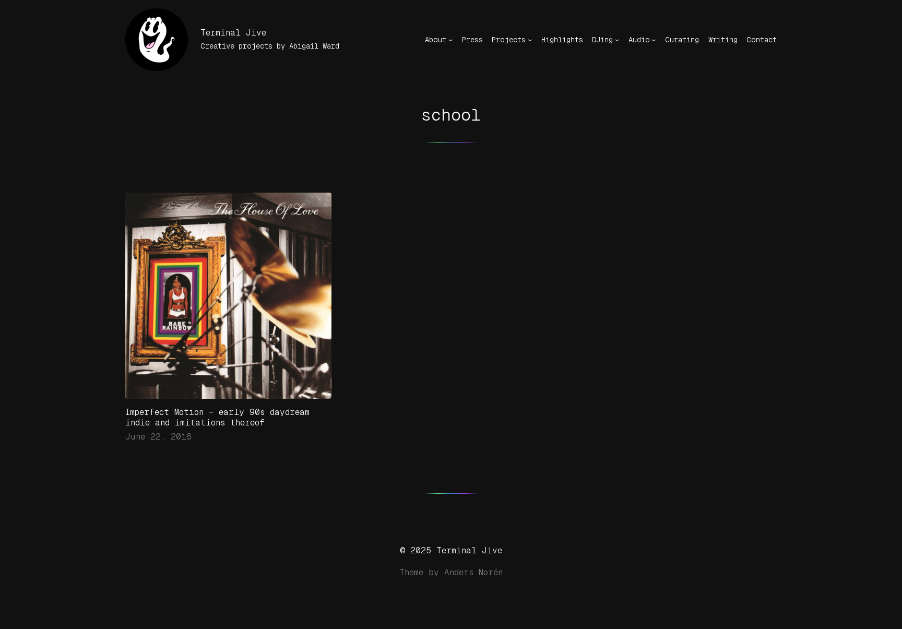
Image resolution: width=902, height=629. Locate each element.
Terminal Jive (233, 33)
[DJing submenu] (617, 40)
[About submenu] (450, 40)
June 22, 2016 (158, 437)
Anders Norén (473, 572)
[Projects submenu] (530, 40)
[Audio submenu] (653, 40)
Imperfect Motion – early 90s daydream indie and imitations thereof (217, 417)
